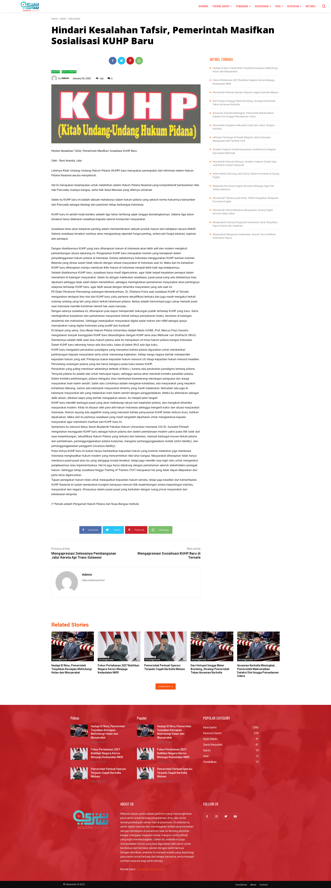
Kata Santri (74, 18)
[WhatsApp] (139, 60)
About (253, 884)
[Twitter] (121, 60)
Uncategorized (59, 659)
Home (54, 18)
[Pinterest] (130, 60)
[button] (323, 6)
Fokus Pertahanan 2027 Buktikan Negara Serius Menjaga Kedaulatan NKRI (118, 669)
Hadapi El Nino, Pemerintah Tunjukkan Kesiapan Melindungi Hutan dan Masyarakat (71, 669)
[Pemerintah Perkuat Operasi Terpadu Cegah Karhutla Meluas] (165, 646)
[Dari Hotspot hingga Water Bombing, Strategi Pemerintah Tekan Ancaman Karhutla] (212, 646)
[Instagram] (216, 816)
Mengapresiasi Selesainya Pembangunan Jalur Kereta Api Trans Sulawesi (83, 555)
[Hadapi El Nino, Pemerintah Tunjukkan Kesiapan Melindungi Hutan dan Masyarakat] (72, 646)
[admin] (54, 78)
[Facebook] (112, 60)
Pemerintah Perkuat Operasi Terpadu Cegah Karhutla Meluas (245, 92)
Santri (63, 18)
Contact (263, 884)
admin (65, 78)
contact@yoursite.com (150, 869)
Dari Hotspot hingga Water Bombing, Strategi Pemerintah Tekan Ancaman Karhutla (210, 669)
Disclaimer (241, 884)
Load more (164, 686)
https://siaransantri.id (93, 580)
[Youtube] (235, 816)
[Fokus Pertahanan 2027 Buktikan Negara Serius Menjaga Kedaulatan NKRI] (119, 646)
